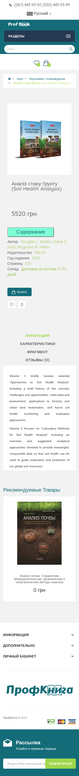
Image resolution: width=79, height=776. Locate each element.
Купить (22, 292)
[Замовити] (40, 595)
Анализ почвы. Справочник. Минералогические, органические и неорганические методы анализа (39, 579)
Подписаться (60, 763)
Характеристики (37, 343)
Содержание (30, 231)
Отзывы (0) (37, 359)
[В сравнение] (49, 595)
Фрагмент (37, 351)
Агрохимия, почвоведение (47, 79)
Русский (41, 13)
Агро (20, 79)
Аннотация (37, 335)
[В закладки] (30, 595)
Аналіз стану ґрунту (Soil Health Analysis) (42, 83)
